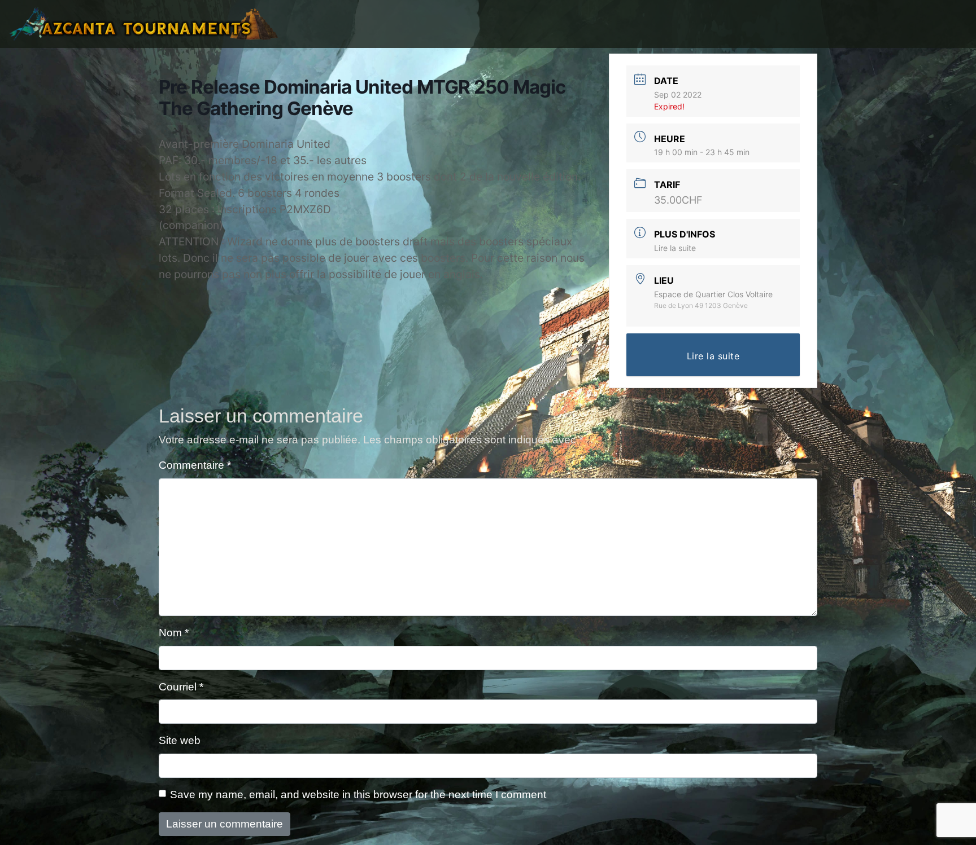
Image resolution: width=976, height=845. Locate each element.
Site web (180, 740)
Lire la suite (675, 248)
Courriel (181, 687)
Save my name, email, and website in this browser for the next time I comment (358, 794)
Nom (174, 633)
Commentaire (195, 465)
